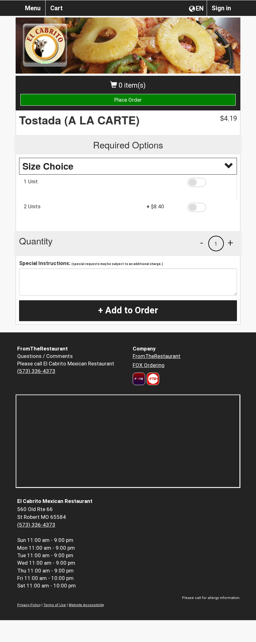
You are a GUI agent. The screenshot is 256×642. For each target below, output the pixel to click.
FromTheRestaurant (156, 356)
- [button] (201, 243)
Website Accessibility (86, 605)
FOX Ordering (149, 365)
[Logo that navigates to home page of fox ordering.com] (152, 379)
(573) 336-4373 (36, 371)
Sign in (221, 8)
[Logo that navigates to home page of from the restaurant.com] (139, 379)
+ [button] (230, 243)
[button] (209, 182)
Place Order (128, 100)
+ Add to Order (128, 310)
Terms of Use (54, 605)
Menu (33, 8)
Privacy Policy (29, 605)
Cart (56, 8)
